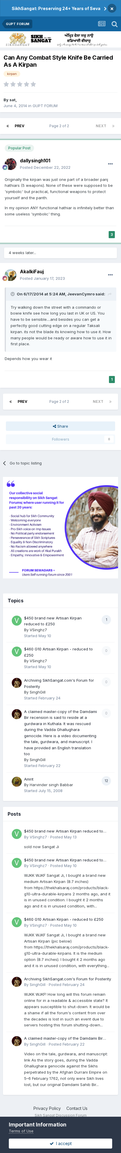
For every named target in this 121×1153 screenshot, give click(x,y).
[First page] (8, 126)
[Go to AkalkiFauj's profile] (10, 275)
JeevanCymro (81, 294)
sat (12, 99)
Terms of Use (21, 1131)
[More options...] (110, 164)
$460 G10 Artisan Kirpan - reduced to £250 (63, 919)
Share (62, 426)
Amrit (28, 779)
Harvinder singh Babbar (51, 784)
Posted (45, 167)
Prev (19, 126)
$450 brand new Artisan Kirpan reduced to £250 (63, 831)
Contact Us (77, 1108)
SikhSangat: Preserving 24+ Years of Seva (56, 8)
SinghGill (38, 692)
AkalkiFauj (32, 271)
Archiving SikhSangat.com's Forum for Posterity (67, 979)
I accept (63, 1143)
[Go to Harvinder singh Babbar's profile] (17, 782)
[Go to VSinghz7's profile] (17, 621)
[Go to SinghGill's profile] (17, 683)
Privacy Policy (47, 1108)
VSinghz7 (38, 629)
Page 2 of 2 (60, 126)
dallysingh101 (35, 160)
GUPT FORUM (45, 105)
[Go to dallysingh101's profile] (10, 164)
